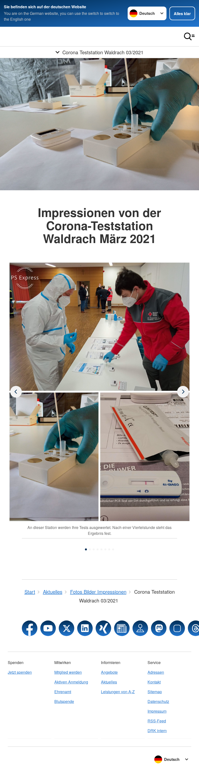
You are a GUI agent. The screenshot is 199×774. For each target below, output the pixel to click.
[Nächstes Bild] (16, 392)
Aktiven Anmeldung (71, 682)
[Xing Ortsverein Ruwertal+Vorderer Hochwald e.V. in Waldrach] (103, 628)
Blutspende (64, 701)
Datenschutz (158, 701)
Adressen (156, 672)
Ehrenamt (62, 691)
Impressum (157, 711)
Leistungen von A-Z (118, 691)
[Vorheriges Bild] (183, 392)
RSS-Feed (157, 721)
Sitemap (155, 691)
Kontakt (154, 682)
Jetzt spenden (20, 672)
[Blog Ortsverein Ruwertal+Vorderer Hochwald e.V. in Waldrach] (122, 628)
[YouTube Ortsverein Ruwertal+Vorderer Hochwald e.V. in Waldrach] (48, 628)
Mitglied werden (68, 672)
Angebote (109, 672)
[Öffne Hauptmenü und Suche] (189, 36)
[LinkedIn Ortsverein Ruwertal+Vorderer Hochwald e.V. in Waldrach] (85, 628)
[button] (86, 549)
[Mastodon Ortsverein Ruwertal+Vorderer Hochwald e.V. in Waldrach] (158, 628)
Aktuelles (109, 682)
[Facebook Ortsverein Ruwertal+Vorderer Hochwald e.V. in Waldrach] (29, 628)
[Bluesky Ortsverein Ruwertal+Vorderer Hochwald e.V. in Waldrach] (177, 628)
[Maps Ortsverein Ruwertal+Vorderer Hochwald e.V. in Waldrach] (140, 628)
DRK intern (157, 730)
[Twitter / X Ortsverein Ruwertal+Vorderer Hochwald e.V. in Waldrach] (66, 628)
